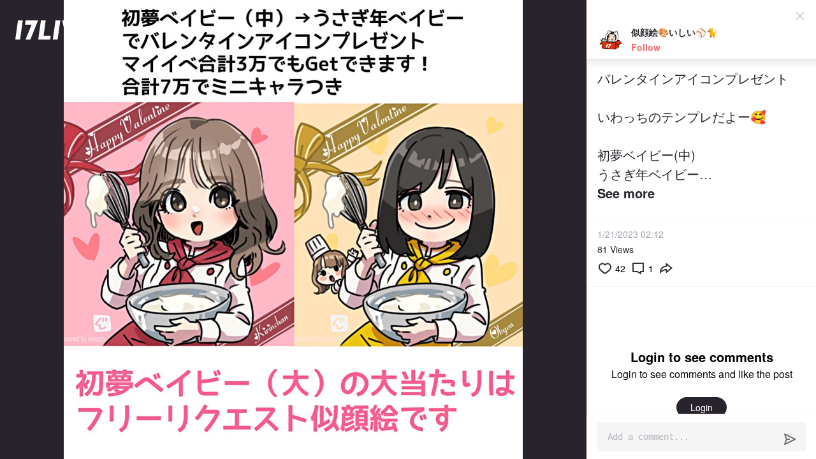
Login (701, 407)
